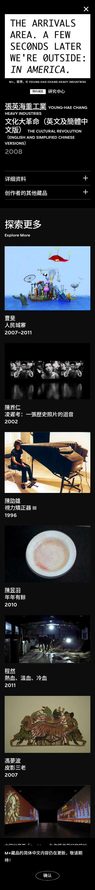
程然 (10, 671)
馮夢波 (13, 761)
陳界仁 (13, 407)
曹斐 (10, 318)
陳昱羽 (13, 590)
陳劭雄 (13, 501)
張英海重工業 (25, 106)
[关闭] (86, 9)
